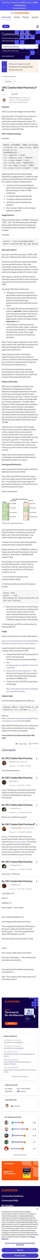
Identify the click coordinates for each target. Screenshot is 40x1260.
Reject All (20, 1250)
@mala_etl (5, 837)
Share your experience (18, 64)
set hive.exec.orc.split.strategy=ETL (19, 671)
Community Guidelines (12, 1196)
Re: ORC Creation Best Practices (17, 758)
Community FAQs (10, 1200)
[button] (20, 509)
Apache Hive (14, 94)
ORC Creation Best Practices (18, 87)
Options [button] (8, 81)
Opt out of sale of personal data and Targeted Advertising (20, 1244)
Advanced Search (8, 56)
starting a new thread (19, 842)
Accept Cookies (20, 1255)
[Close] (37, 1208)
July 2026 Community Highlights (13, 1042)
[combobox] (20, 51)
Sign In (6, 26)
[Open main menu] (37, 26)
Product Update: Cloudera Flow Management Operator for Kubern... (17, 1063)
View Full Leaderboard (20, 1155)
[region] (20, 1232)
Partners (26, 17)
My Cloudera (8, 1205)
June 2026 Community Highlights (14, 1048)
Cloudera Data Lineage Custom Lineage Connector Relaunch (19, 1055)
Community (6, 17)
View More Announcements (20, 1076)
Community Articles (10, 76)
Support (35, 17)
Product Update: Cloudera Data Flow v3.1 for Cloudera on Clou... (20, 1071)
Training (17, 17)
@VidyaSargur (6, 874)
